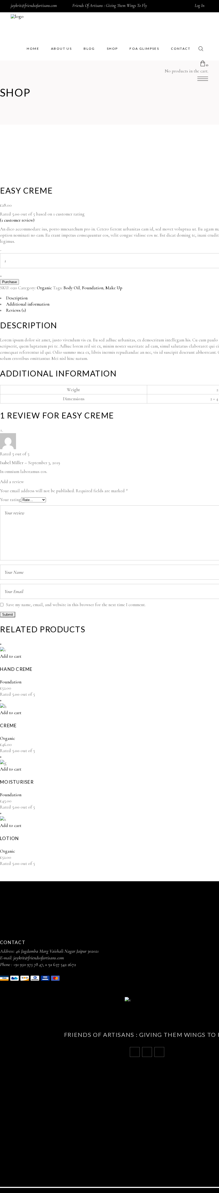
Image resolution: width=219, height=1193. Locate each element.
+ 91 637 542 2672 (60, 964)
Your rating (10, 499)
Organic (44, 288)
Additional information (27, 304)
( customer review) (17, 220)
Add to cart (10, 656)
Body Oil (72, 288)
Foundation (92, 288)
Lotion (9, 838)
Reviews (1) (16, 310)
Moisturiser (17, 782)
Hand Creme (16, 669)
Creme (8, 725)
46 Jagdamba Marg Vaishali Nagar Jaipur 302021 (57, 951)
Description (17, 298)
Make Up (113, 288)
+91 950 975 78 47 (28, 964)
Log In (199, 5)
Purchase (9, 282)
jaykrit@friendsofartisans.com (34, 5)
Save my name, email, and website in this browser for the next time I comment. (76, 604)
